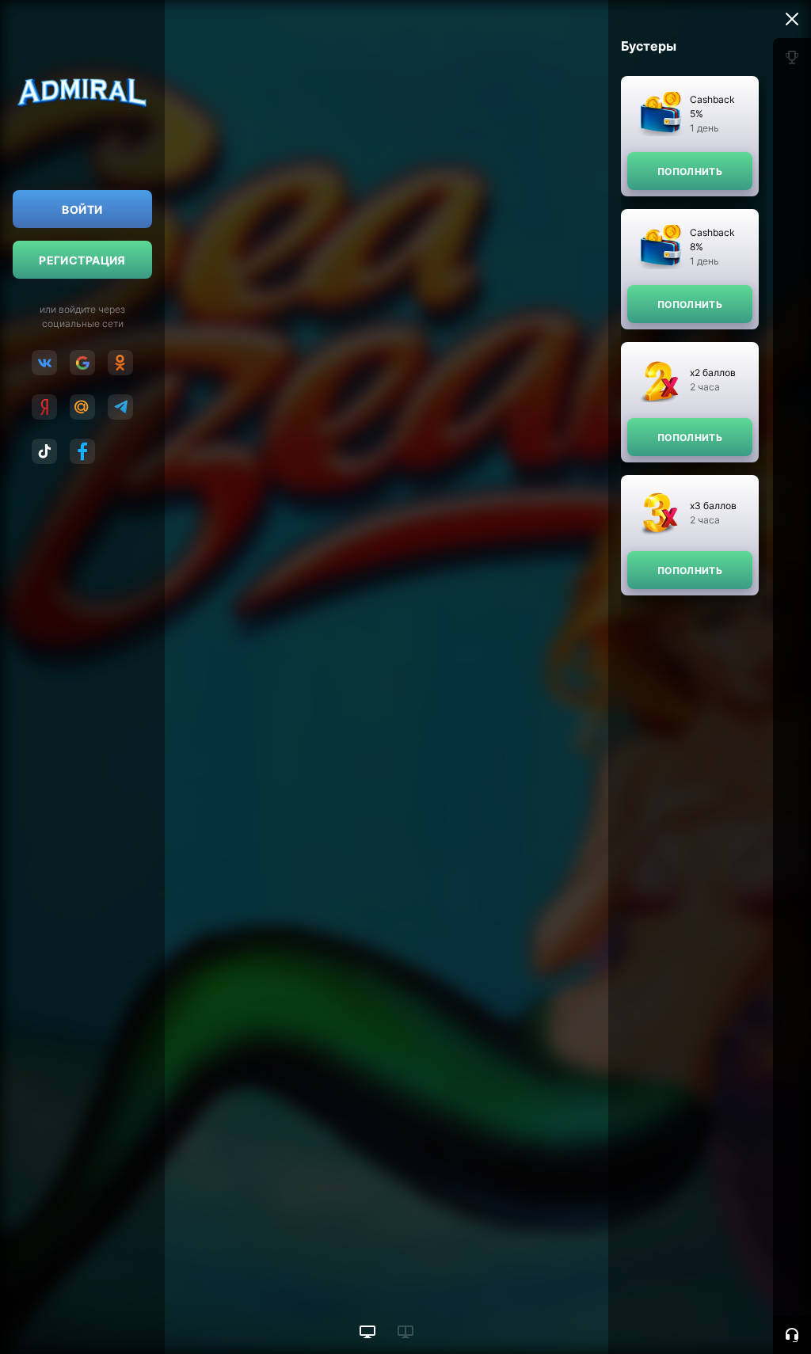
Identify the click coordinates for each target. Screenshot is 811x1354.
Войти (82, 209)
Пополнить (689, 171)
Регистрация (82, 260)
